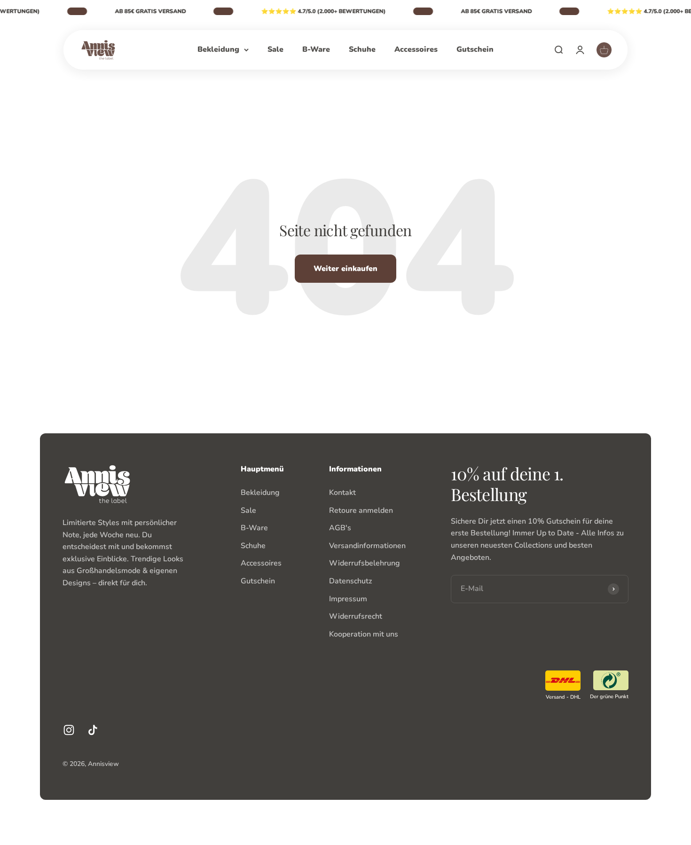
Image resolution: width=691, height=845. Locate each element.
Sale (275, 49)
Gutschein (475, 49)
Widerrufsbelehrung (364, 563)
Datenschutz (350, 581)
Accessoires (416, 49)
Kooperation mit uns (363, 634)
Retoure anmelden (361, 510)
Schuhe (362, 49)
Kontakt (342, 492)
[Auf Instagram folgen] (69, 730)
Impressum (348, 599)
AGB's (340, 528)
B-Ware (316, 49)
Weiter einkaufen (345, 268)
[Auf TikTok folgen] (92, 730)
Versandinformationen (367, 546)
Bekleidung (218, 49)
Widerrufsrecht (355, 616)
